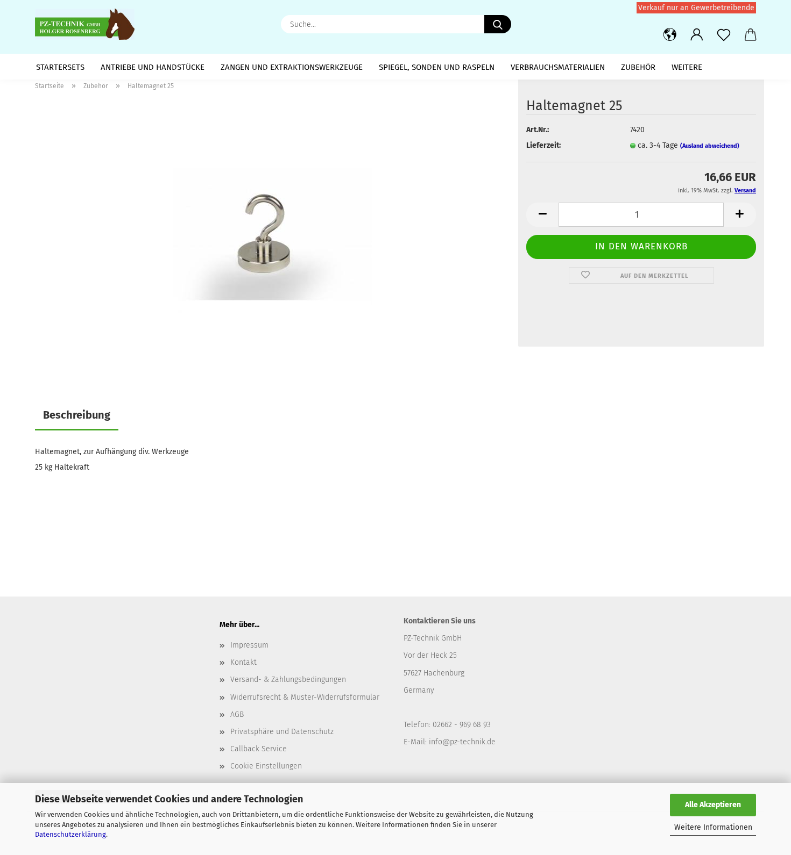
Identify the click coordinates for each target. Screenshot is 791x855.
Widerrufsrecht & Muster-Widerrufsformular (304, 697)
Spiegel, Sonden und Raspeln (437, 67)
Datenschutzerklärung (70, 834)
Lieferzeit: (543, 145)
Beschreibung (76, 414)
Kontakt (243, 662)
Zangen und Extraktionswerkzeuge (292, 67)
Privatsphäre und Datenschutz (282, 731)
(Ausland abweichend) (709, 145)
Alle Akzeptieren (713, 804)
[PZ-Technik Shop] (89, 24)
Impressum (249, 645)
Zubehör (638, 67)
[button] (669, 35)
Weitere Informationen (713, 827)
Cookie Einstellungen (266, 766)
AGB (237, 714)
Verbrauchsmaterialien (558, 67)
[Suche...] (497, 24)
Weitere (687, 67)
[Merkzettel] (723, 35)
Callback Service (258, 748)
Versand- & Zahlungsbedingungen (288, 679)
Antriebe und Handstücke (152, 67)
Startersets (60, 67)
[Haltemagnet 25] (272, 233)
